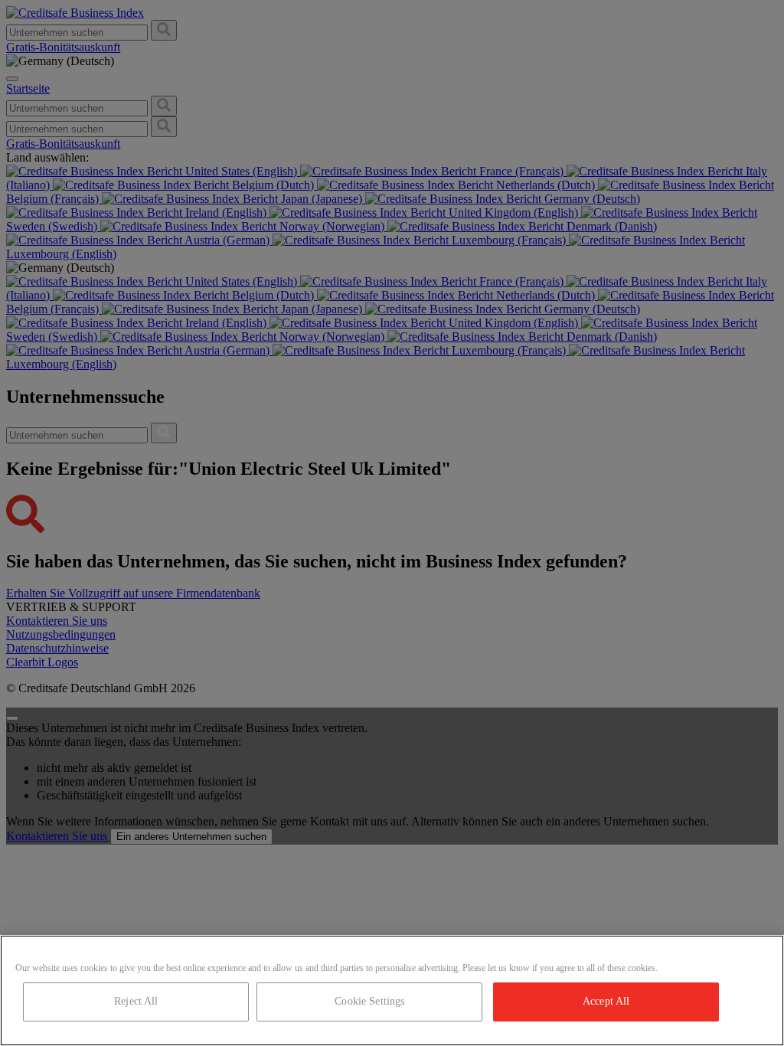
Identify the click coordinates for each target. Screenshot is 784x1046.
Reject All (136, 1001)
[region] (392, 990)
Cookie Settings (369, 1001)
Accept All (606, 1001)
